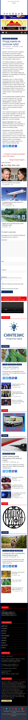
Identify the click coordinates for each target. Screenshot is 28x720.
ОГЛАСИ (3, 647)
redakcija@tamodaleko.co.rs (8, 612)
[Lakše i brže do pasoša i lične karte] (6, 476)
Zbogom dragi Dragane (17, 160)
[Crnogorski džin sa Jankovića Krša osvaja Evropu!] (14, 535)
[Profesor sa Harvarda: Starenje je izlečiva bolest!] (6, 399)
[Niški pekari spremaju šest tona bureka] (6, 571)
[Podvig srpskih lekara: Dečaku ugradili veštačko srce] (6, 391)
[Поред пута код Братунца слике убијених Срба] (14, 209)
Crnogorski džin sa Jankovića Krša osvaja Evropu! (13, 554)
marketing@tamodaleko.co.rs (8, 613)
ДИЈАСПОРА (4, 626)
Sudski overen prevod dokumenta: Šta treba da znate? (12, 458)
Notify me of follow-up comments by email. (12, 284)
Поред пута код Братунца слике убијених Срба (12, 224)
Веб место (4, 277)
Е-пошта (4, 270)
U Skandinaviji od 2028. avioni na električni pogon (12, 203)
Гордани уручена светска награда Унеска (18, 384)
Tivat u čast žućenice (10, 367)
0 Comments (10, 48)
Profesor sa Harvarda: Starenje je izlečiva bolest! (18, 400)
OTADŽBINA (14, 38)
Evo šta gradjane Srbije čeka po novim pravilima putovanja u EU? (18, 494)
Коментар (4, 240)
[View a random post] (25, 32)
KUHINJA (5, 364)
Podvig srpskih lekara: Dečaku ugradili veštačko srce (18, 393)
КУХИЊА (3, 642)
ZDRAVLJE (19, 364)
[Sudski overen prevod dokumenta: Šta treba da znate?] (14, 439)
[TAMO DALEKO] (3, 32)
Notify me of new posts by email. (9, 288)
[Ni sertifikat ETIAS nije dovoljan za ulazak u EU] (6, 484)
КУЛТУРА (3, 633)
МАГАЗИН (3, 631)
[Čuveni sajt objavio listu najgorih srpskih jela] (6, 587)
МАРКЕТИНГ (4, 645)
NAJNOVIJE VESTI (6, 38)
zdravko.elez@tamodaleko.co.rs (9, 615)
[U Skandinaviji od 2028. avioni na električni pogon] (14, 188)
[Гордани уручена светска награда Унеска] (6, 383)
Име (2, 261)
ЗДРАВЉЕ (3, 640)
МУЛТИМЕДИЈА (5, 635)
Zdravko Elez (16, 46)
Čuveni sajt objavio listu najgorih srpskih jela (17, 588)
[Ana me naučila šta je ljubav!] (14, 168)
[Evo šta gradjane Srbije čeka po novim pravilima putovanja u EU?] (6, 492)
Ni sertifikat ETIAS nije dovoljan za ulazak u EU (17, 485)
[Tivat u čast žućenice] (14, 349)
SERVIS (13, 453)
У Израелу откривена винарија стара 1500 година (13, 155)
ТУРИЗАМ (3, 638)
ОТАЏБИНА (4, 628)
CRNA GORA (5, 550)
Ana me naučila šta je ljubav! (11, 183)
